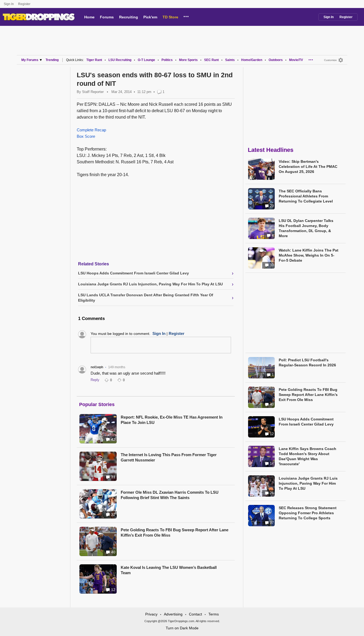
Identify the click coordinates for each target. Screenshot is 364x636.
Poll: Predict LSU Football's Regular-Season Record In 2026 (307, 362)
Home (89, 17)
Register (24, 4)
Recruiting (128, 17)
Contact (195, 614)
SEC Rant (211, 60)
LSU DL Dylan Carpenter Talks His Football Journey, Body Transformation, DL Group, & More (306, 228)
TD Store (170, 17)
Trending (52, 60)
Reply (95, 380)
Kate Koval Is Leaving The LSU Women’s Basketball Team (169, 570)
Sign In (9, 4)
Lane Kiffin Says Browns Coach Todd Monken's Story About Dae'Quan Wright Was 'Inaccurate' (307, 456)
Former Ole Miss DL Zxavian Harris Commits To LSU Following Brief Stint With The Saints (170, 495)
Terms (213, 614)
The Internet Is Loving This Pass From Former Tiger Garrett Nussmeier (169, 457)
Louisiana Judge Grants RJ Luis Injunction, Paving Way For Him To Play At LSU (308, 483)
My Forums (29, 60)
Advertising (173, 614)
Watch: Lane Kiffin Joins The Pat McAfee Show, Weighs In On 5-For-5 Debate (308, 255)
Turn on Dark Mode (182, 628)
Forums (107, 17)
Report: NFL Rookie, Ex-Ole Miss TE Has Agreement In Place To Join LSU (172, 420)
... (186, 16)
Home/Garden (251, 60)
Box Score (86, 136)
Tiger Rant (94, 60)
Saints (230, 60)
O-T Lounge (146, 60)
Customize (330, 60)
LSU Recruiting (119, 60)
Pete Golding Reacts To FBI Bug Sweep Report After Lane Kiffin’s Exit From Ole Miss (174, 532)
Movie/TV (296, 60)
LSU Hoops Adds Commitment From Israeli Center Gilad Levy (306, 421)
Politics (167, 60)
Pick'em (150, 17)
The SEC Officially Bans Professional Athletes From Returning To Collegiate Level (306, 196)
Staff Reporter (93, 92)
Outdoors (276, 60)
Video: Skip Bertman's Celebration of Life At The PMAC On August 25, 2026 (308, 166)
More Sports (188, 60)
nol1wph (97, 367)
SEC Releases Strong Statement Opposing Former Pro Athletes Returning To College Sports (308, 513)
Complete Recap (91, 130)
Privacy (151, 614)
